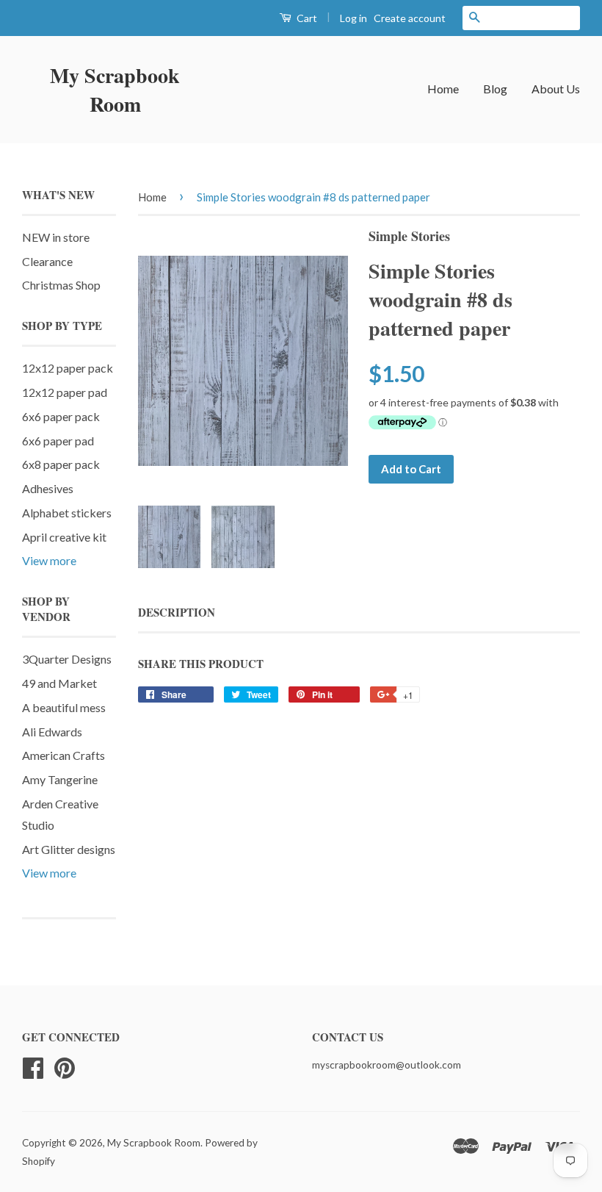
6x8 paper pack (61, 464)
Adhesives (47, 488)
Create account (410, 18)
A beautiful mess (64, 707)
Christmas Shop (61, 285)
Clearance (47, 261)
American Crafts (63, 755)
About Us (556, 89)
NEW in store (56, 237)
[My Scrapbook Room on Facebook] (33, 1066)
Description (176, 612)
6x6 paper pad (58, 441)
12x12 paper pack (67, 368)
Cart (305, 18)
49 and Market (59, 683)
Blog (495, 89)
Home (443, 89)
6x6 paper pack (61, 416)
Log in (353, 18)
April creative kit (64, 537)
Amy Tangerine (60, 779)
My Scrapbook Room (115, 89)
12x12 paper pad (64, 392)
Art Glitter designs (68, 849)
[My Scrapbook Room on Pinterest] (65, 1066)
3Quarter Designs (67, 659)
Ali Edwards (52, 732)
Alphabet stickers (67, 513)
